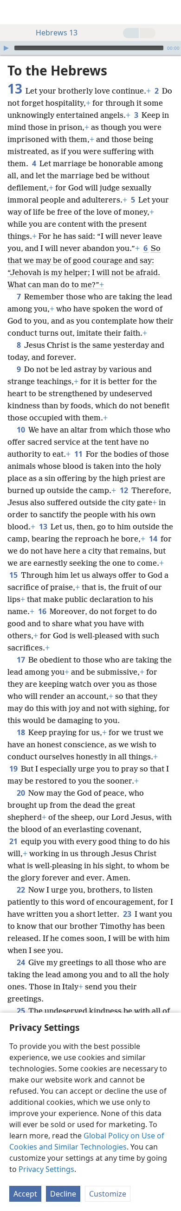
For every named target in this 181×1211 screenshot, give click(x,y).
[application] (90, 48)
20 (21, 793)
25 (21, 1011)
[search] (169, 12)
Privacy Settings (46, 1169)
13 (44, 526)
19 (14, 769)
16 (43, 611)
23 (128, 914)
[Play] (6, 48)
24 (21, 962)
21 (14, 841)
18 (21, 732)
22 (21, 890)
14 (154, 539)
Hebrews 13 (57, 32)
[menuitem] (14, 12)
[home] (14, 12)
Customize (107, 1194)
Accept (25, 1194)
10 (21, 430)
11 (79, 454)
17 (21, 660)
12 (124, 490)
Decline (63, 1194)
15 (14, 575)
